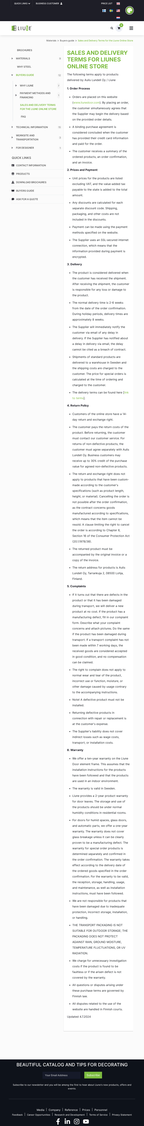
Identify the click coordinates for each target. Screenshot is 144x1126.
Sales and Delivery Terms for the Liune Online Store (105, 40)
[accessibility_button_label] (129, 10)
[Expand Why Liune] (16, 85)
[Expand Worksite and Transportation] (12, 137)
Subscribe (93, 1075)
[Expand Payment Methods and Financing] (16, 95)
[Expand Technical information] (12, 127)
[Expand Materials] (12, 58)
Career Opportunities (38, 1114)
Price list (106, 3)
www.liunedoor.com (86, 102)
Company (54, 1110)
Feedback (17, 1114)
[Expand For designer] (12, 148)
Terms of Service (98, 1114)
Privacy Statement (122, 1114)
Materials (51, 40)
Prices (86, 1110)
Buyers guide (67, 40)
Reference (71, 1110)
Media (40, 1110)
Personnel (100, 1110)
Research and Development (70, 1114)
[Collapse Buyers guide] (12, 75)
